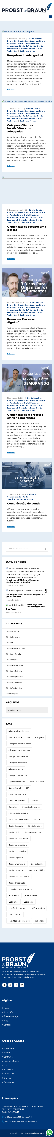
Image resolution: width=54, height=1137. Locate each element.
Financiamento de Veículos (20, 889)
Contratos (13, 807)
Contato (7, 1025)
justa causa (13, 902)
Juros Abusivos (31, 895)
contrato (34, 800)
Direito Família (37, 864)
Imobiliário (8, 1069)
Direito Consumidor (32, 832)
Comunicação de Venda (23, 503)
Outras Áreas (9, 1082)
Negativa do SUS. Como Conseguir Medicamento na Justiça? (22, 581)
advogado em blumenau (19, 750)
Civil (5, 1065)
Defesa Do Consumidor (19, 819)
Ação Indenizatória (17, 781)
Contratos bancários (31, 807)
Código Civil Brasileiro (18, 813)
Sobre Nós (8, 1012)
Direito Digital (23, 44)
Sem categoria (12, 693)
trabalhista (39, 921)
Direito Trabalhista (14, 688)
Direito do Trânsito (27, 46)
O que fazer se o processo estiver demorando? (25, 416)
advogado (39, 737)
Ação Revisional (37, 781)
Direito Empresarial (14, 676)
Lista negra (28, 902)
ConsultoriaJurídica (17, 800)
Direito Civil (12, 41)
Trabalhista (9, 1048)
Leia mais (11, 90)
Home (6, 1008)
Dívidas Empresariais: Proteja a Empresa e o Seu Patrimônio (26, 593)
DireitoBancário (35, 826)
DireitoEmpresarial (17, 857)
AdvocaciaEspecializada (19, 731)
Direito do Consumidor (16, 665)
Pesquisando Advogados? (25, 55)
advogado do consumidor (20, 743)
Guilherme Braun (27, 51)
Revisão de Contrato (17, 908)
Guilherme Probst (28, 121)
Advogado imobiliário (18, 762)
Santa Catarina (15, 914)
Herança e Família (12, 1061)
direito (37, 819)
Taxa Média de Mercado (19, 921)
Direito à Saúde (12, 631)
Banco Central (15, 788)
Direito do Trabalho (17, 851)
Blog (6, 1020)
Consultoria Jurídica (17, 794)
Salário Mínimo (38, 908)
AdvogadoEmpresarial (18, 756)
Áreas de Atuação (11, 1016)
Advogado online (16, 769)
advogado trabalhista (18, 775)
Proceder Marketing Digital (34, 1133)
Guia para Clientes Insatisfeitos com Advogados (20, 128)
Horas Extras (14, 895)
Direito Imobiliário (27, 49)
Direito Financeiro (16, 870)
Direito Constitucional (28, 41)
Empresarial (9, 1073)
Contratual (8, 1057)
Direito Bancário (35, 39)
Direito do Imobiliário (18, 845)
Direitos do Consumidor (19, 876)
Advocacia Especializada (19, 737)
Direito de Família (13, 654)
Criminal (7, 1078)
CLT (27, 788)
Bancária (8, 1052)
